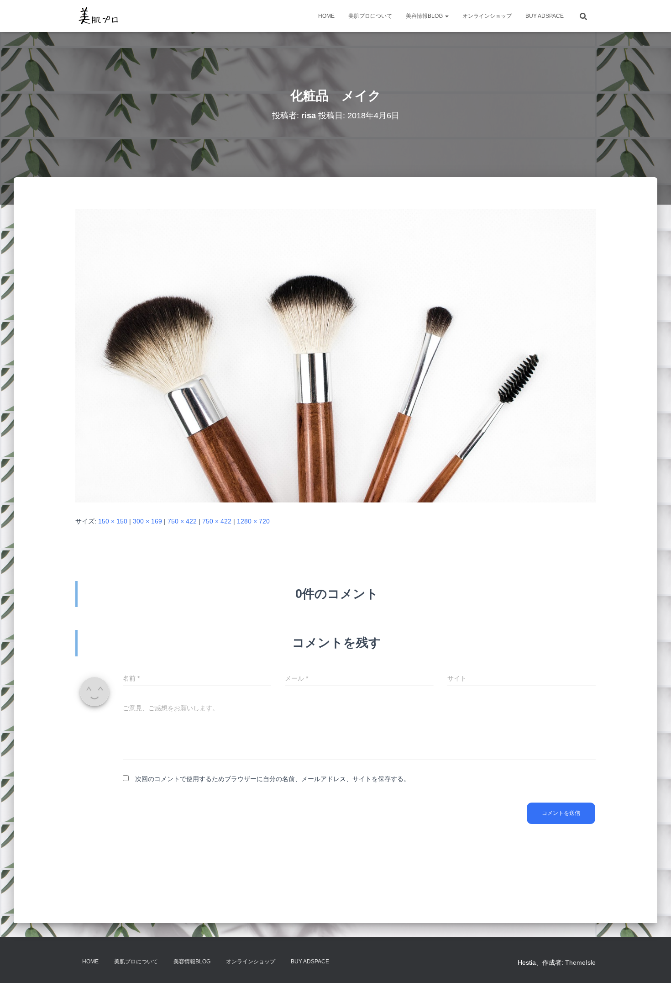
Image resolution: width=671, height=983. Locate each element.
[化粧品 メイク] (335, 355)
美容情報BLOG (425, 16)
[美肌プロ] (98, 16)
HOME (326, 16)
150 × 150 (112, 521)
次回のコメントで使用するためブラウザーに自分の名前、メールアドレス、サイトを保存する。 (272, 778)
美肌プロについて (370, 16)
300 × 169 (147, 521)
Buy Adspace (544, 16)
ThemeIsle (580, 962)
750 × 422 (182, 521)
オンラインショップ (487, 16)
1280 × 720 (253, 521)
